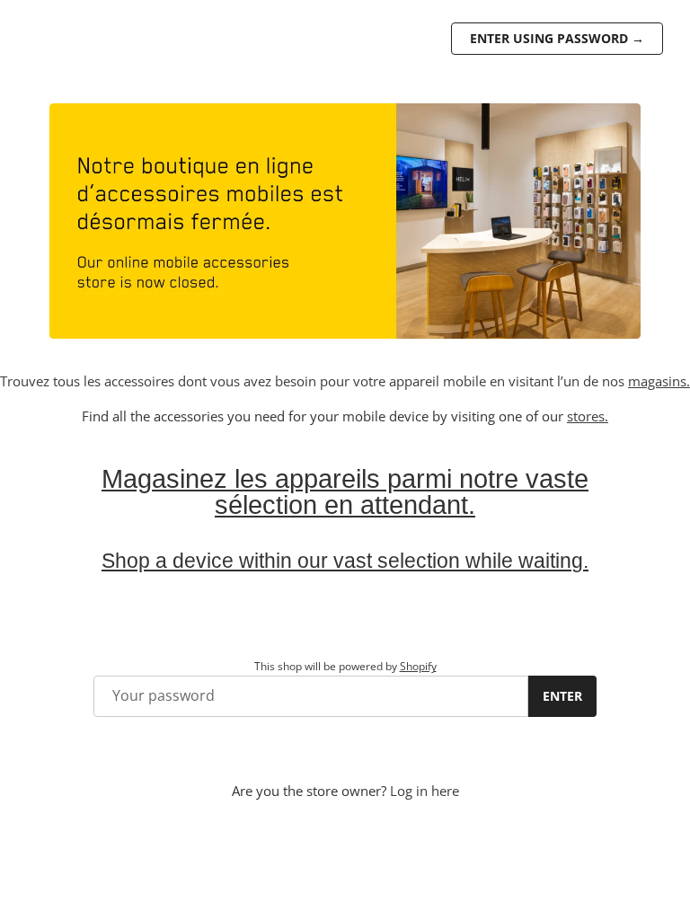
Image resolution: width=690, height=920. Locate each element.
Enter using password (557, 38)
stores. (587, 416)
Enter (562, 695)
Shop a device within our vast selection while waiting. (345, 561)
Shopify (418, 666)
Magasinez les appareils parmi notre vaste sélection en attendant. (345, 491)
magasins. (659, 381)
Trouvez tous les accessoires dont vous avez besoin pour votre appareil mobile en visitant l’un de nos (314, 381)
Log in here (424, 791)
